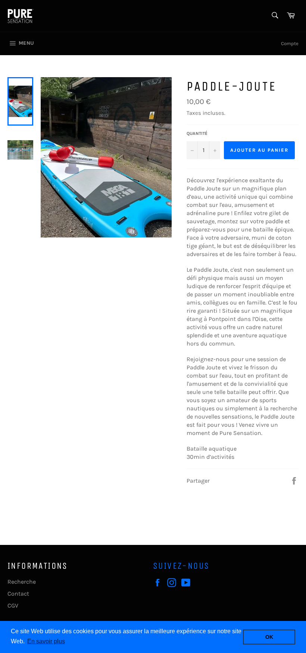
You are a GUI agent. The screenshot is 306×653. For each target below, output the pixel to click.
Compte (290, 43)
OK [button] (269, 637)
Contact (18, 593)
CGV (12, 605)
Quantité (197, 133)
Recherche (21, 581)
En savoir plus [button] (46, 641)
